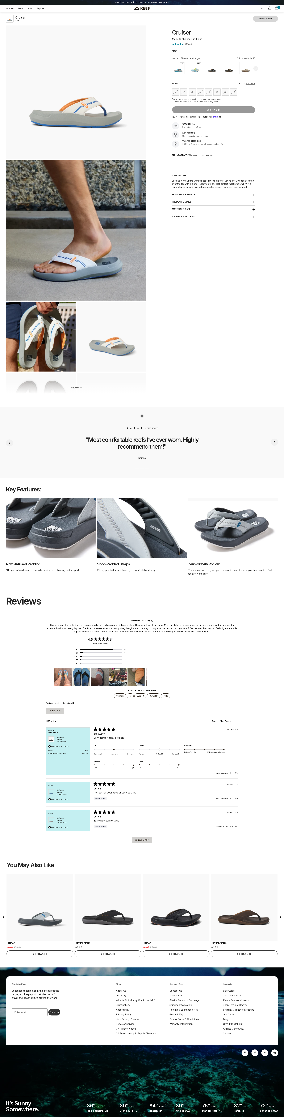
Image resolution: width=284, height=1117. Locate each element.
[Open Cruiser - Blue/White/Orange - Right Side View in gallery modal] (76, 88)
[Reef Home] (142, 8)
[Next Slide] (144, 677)
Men (20, 8)
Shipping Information (181, 1004)
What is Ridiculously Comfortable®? (135, 1000)
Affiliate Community (233, 1028)
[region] (100, 677)
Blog (225, 1019)
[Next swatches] (255, 68)
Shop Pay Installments (235, 1004)
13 (235, 92)
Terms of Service (125, 1023)
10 (210, 92)
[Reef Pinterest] (274, 1052)
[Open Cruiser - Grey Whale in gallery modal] (76, 230)
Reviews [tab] (52, 703)
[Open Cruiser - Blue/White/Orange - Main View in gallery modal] (111, 337)
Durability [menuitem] (154, 696)
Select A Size (214, 109)
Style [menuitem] (165, 696)
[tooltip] (152, 621)
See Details (164, 2)
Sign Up (54, 1012)
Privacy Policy (123, 1014)
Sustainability (123, 1004)
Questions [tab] (68, 703)
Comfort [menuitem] (120, 696)
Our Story (121, 995)
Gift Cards (228, 1014)
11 (218, 92)
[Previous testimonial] (9, 443)
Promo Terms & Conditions (184, 1019)
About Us (121, 990)
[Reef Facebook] (254, 1052)
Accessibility (122, 1009)
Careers (227, 1033)
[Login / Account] (269, 8)
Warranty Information (181, 1023)
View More (76, 387)
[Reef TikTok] (264, 1052)
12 (226, 92)
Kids (30, 8)
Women (10, 8)
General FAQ (176, 1014)
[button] (182, 44)
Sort (214, 721)
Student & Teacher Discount (238, 1009)
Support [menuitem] (140, 696)
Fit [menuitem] (130, 696)
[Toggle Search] (262, 8)
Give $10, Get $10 (233, 1023)
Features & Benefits (183, 194)
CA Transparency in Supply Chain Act (136, 1033)
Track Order (176, 995)
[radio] (178, 68)
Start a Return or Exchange (184, 1000)
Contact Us (176, 990)
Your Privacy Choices (127, 1019)
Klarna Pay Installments (236, 1000)
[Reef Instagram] (245, 1052)
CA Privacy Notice (126, 1028)
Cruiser (62, 740)
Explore (40, 8)
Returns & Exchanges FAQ (184, 1009)
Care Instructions (232, 995)
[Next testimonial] (274, 443)
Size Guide (250, 83)
